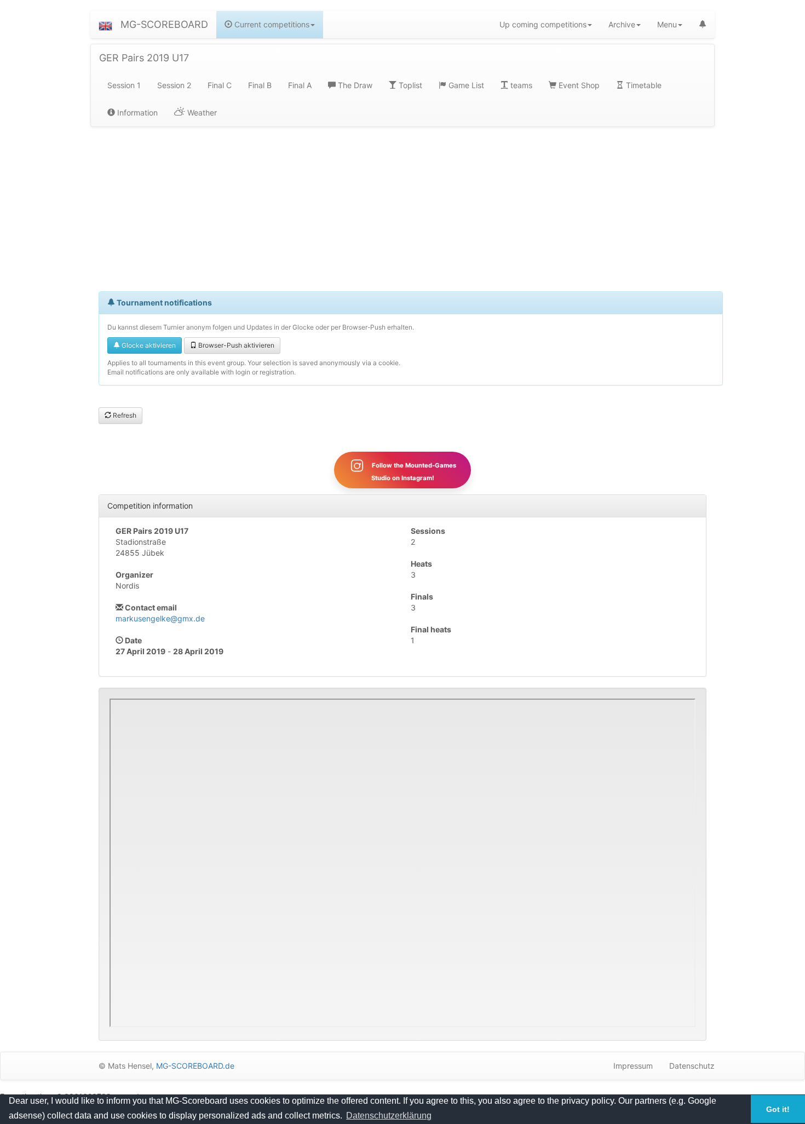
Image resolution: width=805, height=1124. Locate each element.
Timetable (643, 85)
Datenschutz (692, 1065)
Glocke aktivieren (148, 345)
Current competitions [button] (270, 24)
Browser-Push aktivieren (235, 345)
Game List (465, 85)
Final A (300, 85)
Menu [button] (667, 24)
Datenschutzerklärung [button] (389, 1115)
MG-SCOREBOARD (164, 24)
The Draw (354, 85)
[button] (105, 24)
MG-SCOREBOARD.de (195, 1065)
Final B (260, 85)
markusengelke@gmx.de (160, 618)
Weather (201, 112)
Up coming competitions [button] (542, 24)
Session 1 (124, 85)
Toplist (409, 85)
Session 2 (174, 85)
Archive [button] (621, 24)
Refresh (123, 415)
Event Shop (578, 85)
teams (520, 85)
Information (136, 112)
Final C (220, 85)
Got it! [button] (778, 1109)
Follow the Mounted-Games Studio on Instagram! (413, 472)
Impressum (633, 1065)
